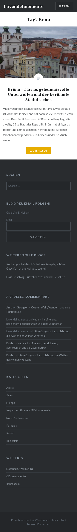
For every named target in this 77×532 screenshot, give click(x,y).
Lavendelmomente (23, 6)
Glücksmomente (16, 476)
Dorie (9, 343)
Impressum (13, 483)
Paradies (11, 425)
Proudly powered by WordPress (29, 519)
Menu (66, 6)
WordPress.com (40, 524)
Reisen (10, 433)
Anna (9, 307)
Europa (10, 402)
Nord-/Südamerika (17, 418)
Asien (9, 395)
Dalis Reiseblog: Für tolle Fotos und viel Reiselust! (36, 277)
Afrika (10, 387)
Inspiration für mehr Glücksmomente (28, 410)
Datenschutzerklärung (19, 468)
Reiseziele (12, 440)
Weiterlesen (38, 150)
